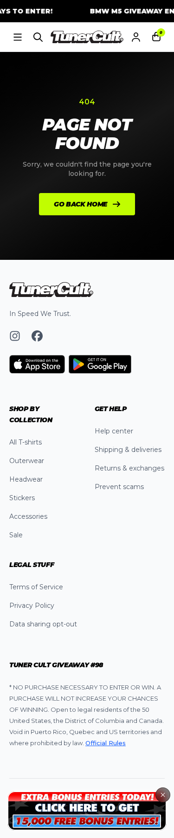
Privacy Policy (31, 605)
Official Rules (105, 743)
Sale (16, 535)
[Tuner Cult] (87, 37)
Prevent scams (119, 487)
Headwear (26, 479)
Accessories (28, 516)
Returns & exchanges (129, 468)
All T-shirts (25, 442)
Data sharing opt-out (43, 624)
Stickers (22, 498)
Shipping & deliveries (128, 449)
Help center (114, 431)
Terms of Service (36, 587)
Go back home (80, 204)
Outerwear (26, 461)
